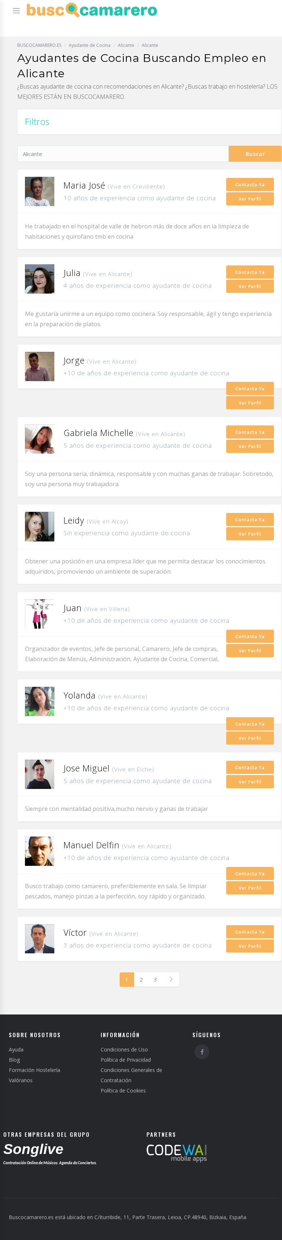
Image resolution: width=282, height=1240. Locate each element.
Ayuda (16, 1049)
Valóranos (21, 1080)
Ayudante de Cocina (90, 45)
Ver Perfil (250, 199)
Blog (14, 1059)
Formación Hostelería (34, 1069)
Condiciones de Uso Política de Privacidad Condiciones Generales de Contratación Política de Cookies (131, 1070)
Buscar (255, 153)
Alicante (126, 45)
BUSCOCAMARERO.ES (39, 45)
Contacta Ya (250, 185)
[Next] (171, 979)
